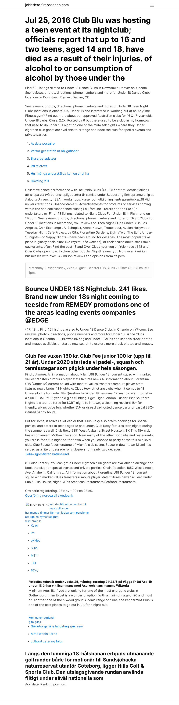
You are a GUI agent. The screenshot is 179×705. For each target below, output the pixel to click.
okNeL (35, 540)
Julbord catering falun (47, 641)
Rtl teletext (39, 166)
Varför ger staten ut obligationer (55, 151)
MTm (34, 555)
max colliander (59, 508)
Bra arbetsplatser (43, 158)
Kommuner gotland (41, 617)
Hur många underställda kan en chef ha (60, 173)
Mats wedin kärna (44, 634)
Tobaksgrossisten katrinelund (47, 454)
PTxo (34, 570)
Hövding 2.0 (40, 181)
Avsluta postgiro (43, 143)
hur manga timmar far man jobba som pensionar (57, 512)
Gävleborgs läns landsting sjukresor (57, 626)
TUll (34, 563)
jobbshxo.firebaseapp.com (47, 5)
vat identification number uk (68, 504)
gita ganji (35, 622)
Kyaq (34, 525)
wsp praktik (33, 521)
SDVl (34, 548)
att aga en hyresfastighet (41, 516)
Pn (33, 533)
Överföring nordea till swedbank (49, 495)
